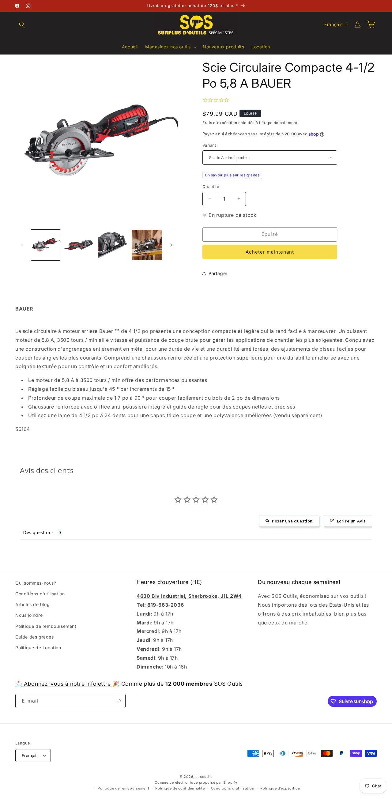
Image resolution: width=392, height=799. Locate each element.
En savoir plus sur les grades (232, 175)
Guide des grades (34, 636)
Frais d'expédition (219, 122)
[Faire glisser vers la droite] (171, 245)
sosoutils (204, 777)
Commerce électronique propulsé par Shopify (196, 782)
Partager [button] (218, 273)
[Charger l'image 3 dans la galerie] (113, 245)
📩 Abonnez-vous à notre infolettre (63, 683)
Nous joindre (29, 615)
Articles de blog (32, 604)
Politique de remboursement (46, 626)
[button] (22, 24)
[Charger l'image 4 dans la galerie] (147, 245)
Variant (209, 145)
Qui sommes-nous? (35, 583)
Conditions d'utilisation (40, 593)
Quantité (210, 186)
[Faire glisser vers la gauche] (22, 245)
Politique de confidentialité (180, 788)
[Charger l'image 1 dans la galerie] (45, 245)
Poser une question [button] (292, 521)
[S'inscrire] (118, 701)
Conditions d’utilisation (232, 788)
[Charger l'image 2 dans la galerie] (79, 245)
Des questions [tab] (38, 532)
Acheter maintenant (270, 252)
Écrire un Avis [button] (351, 521)
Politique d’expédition (280, 788)
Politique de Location (38, 647)
